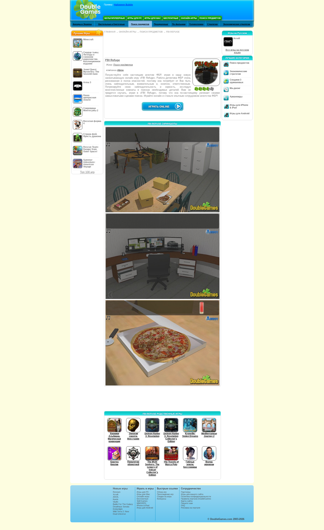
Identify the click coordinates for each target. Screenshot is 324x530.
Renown (116, 492)
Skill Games (142, 501)
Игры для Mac (153, 18)
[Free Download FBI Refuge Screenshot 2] (162, 256)
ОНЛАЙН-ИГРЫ (127, 32)
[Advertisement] (162, 45)
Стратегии (212, 24)
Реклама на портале (190, 508)
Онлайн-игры (189, 18)
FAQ (183, 505)
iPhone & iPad (143, 505)
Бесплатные (171, 18)
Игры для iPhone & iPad (239, 106)
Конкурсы (161, 499)
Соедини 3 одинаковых (236, 81)
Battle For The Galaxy (123, 504)
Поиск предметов (210, 18)
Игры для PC (135, 18)
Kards (115, 499)
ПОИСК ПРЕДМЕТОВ (151, 32)
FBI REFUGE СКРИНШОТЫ (162, 123)
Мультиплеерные (114, 18)
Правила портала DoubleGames (196, 499)
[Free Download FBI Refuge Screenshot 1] (162, 169)
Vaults (115, 502)
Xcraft (115, 494)
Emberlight (117, 509)
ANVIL (116, 497)
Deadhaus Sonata (121, 506)
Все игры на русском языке (237, 51)
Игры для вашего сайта (192, 494)
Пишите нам (187, 503)
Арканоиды (236, 96)
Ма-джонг (235, 88)
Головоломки (196, 24)
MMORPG (141, 503)
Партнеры (185, 492)
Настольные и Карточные (111, 24)
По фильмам (178, 24)
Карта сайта (186, 501)
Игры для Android (239, 113)
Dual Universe (119, 514)
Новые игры (120, 488)
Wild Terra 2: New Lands (121, 512)
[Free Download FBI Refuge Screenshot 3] (162, 343)
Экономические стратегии (236, 24)
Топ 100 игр (87, 172)
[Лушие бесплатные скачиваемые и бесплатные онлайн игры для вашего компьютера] (87, 10)
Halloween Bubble (123, 4)
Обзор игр (161, 492)
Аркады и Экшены (82, 24)
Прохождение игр (165, 494)
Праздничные (161, 24)
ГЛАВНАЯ (110, 32)
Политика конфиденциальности (196, 496)
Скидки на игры (164, 496)
